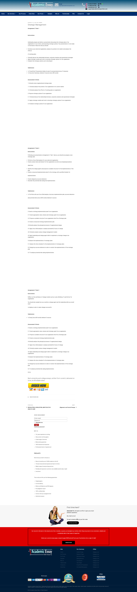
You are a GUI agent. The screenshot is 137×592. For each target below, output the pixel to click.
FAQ (73, 13)
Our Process (22, 13)
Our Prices (40, 13)
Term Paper (79, 562)
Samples (50, 13)
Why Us (57, 13)
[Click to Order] (38, 391)
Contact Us (81, 13)
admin (40, 22)
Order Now (32, 13)
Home (3, 13)
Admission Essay (81, 556)
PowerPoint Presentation (82, 564)
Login (88, 13)
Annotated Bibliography (82, 567)
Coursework (79, 560)
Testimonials (65, 13)
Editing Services (80, 558)
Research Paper (80, 554)
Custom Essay (80, 552)
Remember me (39, 422)
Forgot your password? (39, 426)
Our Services (11, 13)
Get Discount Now (73, 523)
